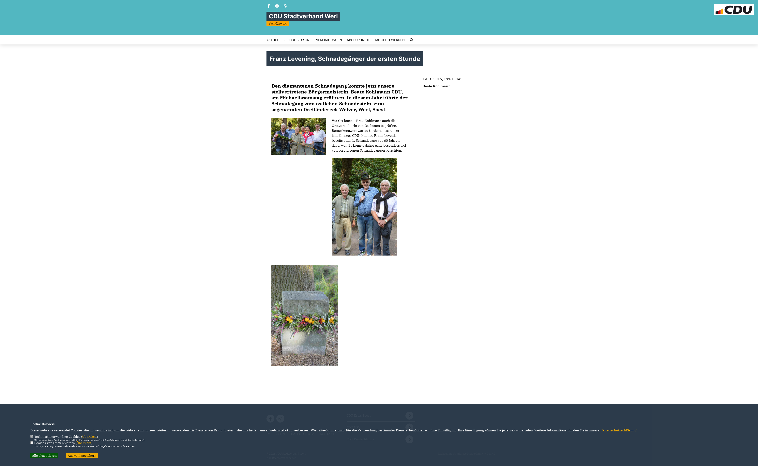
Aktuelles (275, 40)
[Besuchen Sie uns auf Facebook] (268, 6)
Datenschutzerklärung (618, 430)
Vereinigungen (329, 40)
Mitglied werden (390, 40)
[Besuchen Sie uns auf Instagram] (277, 6)
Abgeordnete (358, 40)
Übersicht (89, 437)
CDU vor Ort (300, 40)
